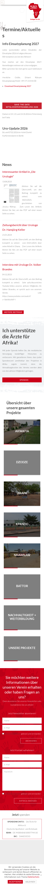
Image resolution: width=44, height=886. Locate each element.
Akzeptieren (15, 882)
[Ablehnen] (41, 875)
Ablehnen (30, 882)
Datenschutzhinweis (12, 734)
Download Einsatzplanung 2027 (18, 86)
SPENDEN (24, 380)
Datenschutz (33, 877)
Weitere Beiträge (13, 312)
